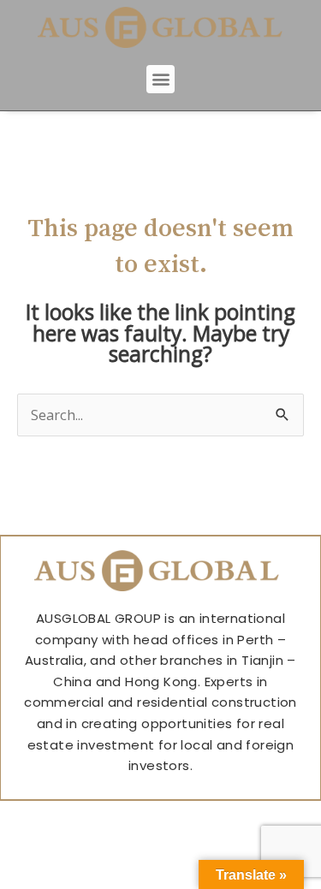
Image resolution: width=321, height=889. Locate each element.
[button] (160, 79)
